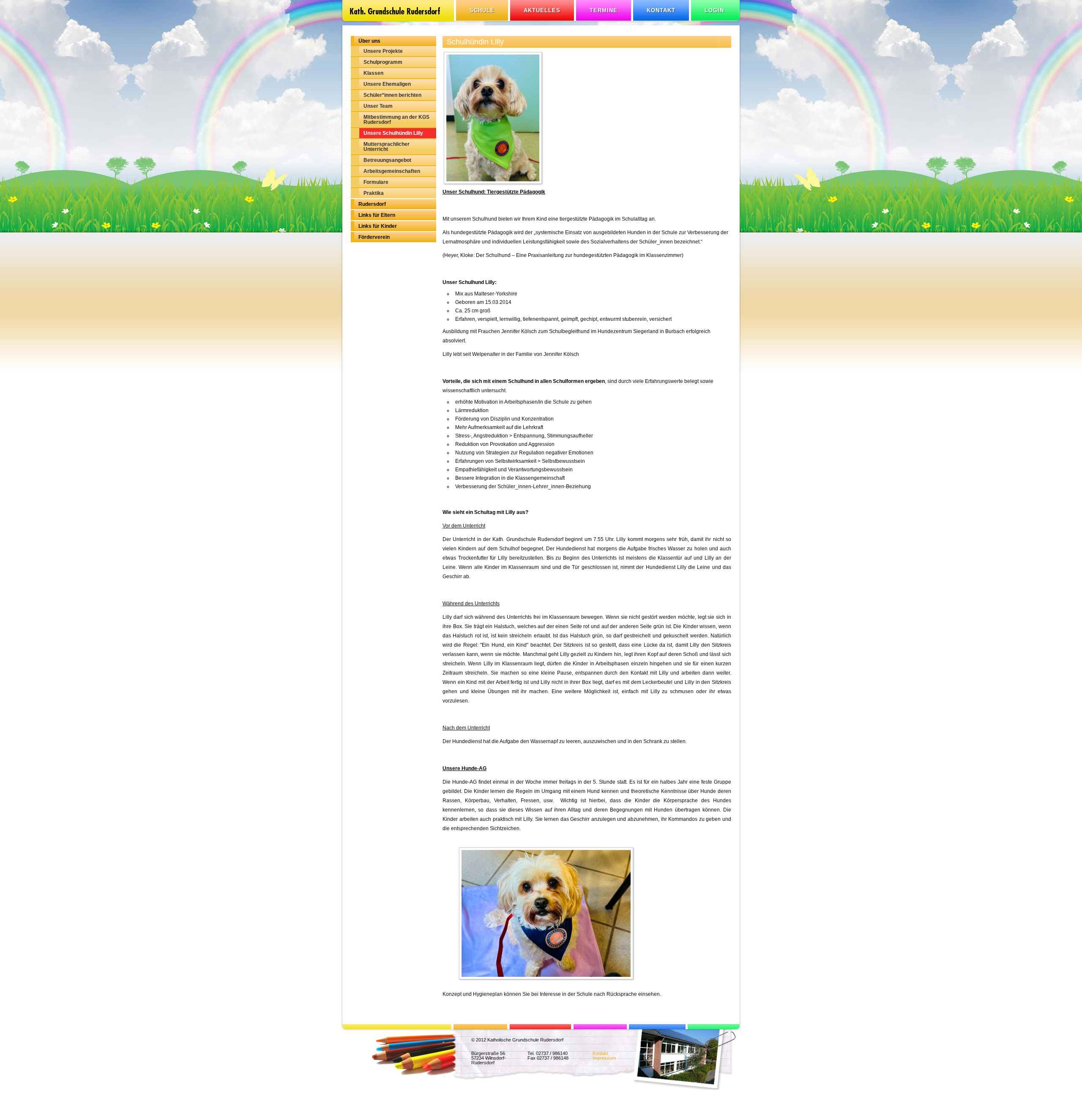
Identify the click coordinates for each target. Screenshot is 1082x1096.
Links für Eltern (376, 215)
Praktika (373, 193)
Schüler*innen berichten (392, 95)
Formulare (375, 182)
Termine (604, 10)
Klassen (373, 73)
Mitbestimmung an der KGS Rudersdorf (396, 119)
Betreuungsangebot (387, 160)
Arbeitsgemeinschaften (391, 171)
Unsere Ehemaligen (387, 84)
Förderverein (374, 237)
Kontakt (661, 10)
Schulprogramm (382, 62)
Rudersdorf (372, 204)
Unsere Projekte (383, 51)
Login (714, 10)
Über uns (369, 41)
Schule (482, 10)
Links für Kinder (377, 226)
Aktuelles (542, 10)
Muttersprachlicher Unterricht (386, 146)
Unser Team (378, 106)
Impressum (604, 1057)
